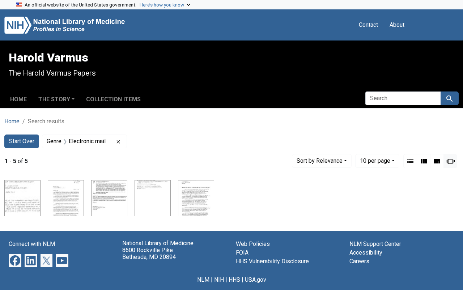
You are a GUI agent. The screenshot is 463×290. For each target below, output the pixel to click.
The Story (54, 99)
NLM (203, 279)
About (397, 24)
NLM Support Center (375, 243)
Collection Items (113, 99)
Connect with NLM (32, 243)
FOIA (242, 252)
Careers (359, 261)
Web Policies (253, 243)
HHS (234, 279)
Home (18, 99)
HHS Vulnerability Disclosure (272, 261)
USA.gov (255, 279)
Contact (368, 24)
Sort (320, 160)
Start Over (21, 141)
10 (375, 160)
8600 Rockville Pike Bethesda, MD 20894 (149, 253)
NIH (219, 279)
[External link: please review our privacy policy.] (15, 260)
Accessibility (365, 252)
